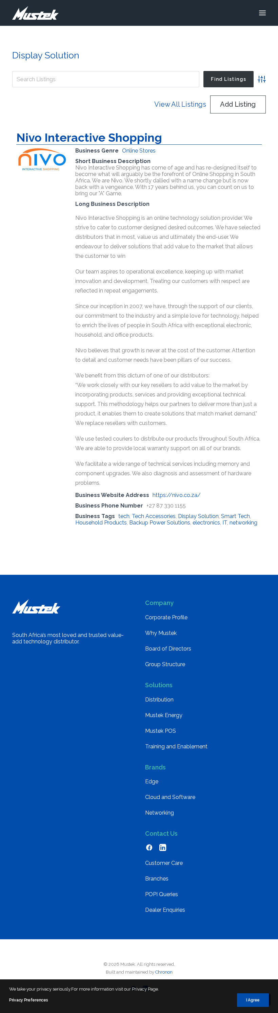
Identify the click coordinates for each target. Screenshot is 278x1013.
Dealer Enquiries (165, 910)
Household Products (101, 522)
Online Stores (139, 150)
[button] (262, 13)
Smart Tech (235, 516)
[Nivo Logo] (41, 170)
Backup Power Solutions (159, 522)
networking (243, 522)
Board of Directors (168, 648)
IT (224, 522)
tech (124, 516)
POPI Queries (161, 894)
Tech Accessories (154, 516)
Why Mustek (161, 633)
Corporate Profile (166, 617)
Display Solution (198, 516)
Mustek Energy (163, 715)
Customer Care (164, 863)
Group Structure (165, 664)
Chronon (164, 972)
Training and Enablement (176, 746)
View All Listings (180, 104)
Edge (151, 781)
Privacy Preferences (28, 1000)
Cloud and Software (170, 797)
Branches (156, 878)
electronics (206, 522)
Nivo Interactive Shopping (89, 137)
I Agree (253, 1000)
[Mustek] (35, 13)
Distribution (159, 699)
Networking (159, 813)
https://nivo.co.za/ (177, 495)
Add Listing (238, 104)
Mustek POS (160, 731)
